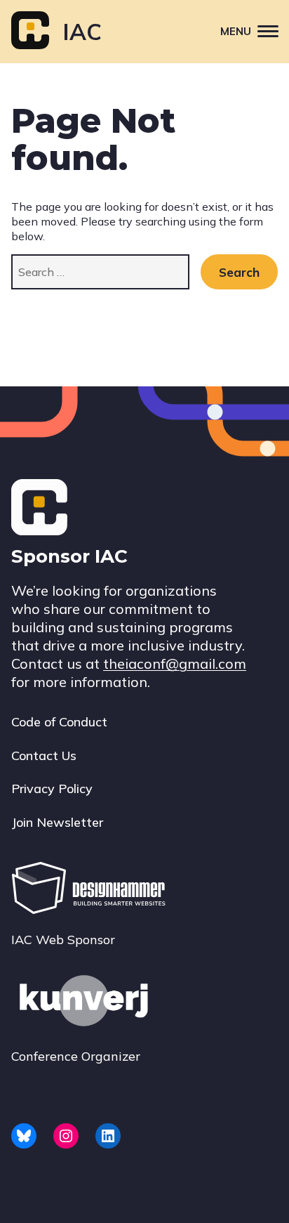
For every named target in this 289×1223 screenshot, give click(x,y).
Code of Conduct (59, 722)
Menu (235, 31)
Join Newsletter (57, 822)
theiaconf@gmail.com (174, 663)
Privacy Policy (52, 788)
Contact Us (43, 755)
